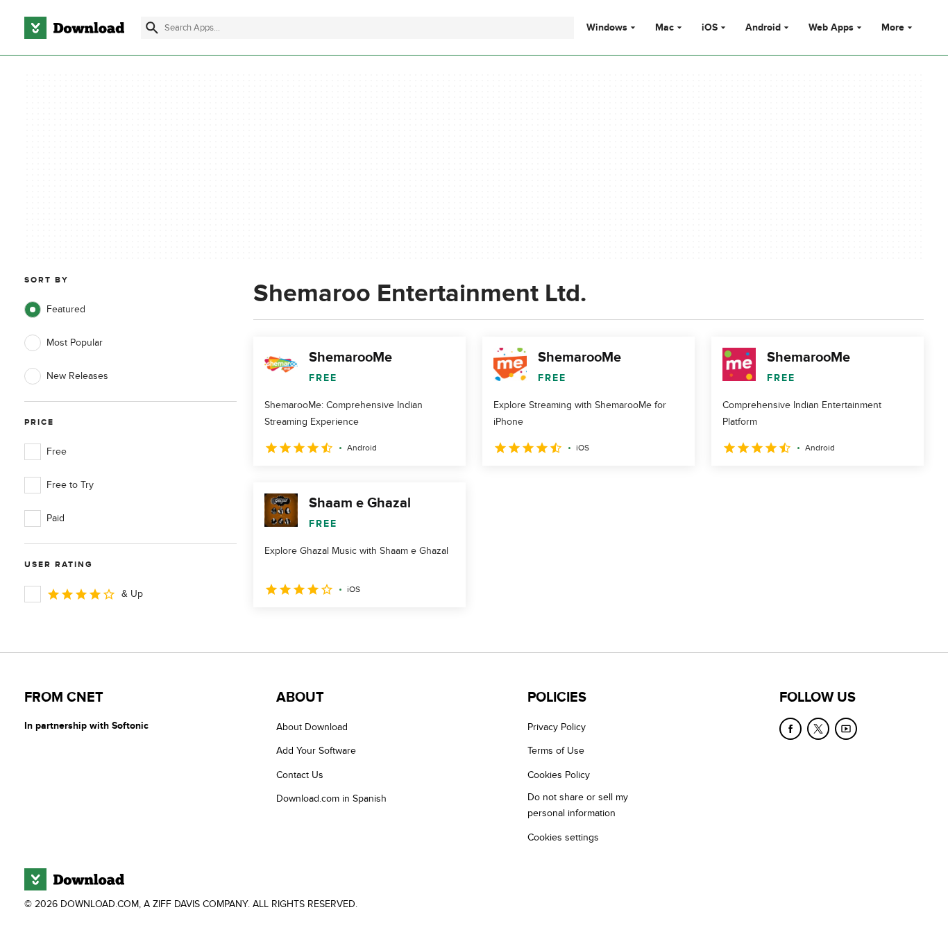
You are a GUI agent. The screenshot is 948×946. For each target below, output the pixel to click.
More (892, 27)
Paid (55, 518)
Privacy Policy (556, 727)
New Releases (77, 376)
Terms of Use (555, 751)
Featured (65, 309)
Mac (664, 28)
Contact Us (299, 775)
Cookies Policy (558, 775)
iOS (710, 28)
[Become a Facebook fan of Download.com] (790, 729)
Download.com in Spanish (331, 798)
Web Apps (831, 28)
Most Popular (74, 342)
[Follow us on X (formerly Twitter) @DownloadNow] (818, 729)
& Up (132, 594)
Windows (606, 28)
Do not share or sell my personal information (577, 805)
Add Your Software (316, 751)
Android (763, 28)
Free (56, 451)
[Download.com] (74, 28)
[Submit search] (152, 28)
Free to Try (70, 485)
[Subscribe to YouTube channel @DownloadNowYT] (846, 729)
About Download (312, 727)
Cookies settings (563, 837)
